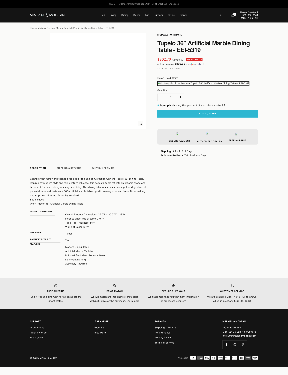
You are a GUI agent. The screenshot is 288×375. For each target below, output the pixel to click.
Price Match (100, 332)
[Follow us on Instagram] (235, 344)
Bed (103, 14)
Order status (37, 327)
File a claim (36, 337)
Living (113, 14)
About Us (99, 327)
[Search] (220, 15)
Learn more (132, 300)
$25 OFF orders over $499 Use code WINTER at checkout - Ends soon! (144, 4)
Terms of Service (164, 342)
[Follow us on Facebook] (226, 344)
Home (33, 28)
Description (38, 168)
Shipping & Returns (69, 168)
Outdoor (158, 14)
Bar (147, 14)
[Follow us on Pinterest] (243, 344)
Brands (183, 14)
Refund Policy (162, 332)
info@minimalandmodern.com (239, 335)
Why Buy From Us (103, 168)
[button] (207, 64)
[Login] (226, 15)
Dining (125, 14)
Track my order (38, 332)
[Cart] (232, 15)
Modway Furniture (169, 34)
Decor (136, 14)
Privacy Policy (163, 337)
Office (171, 14)
